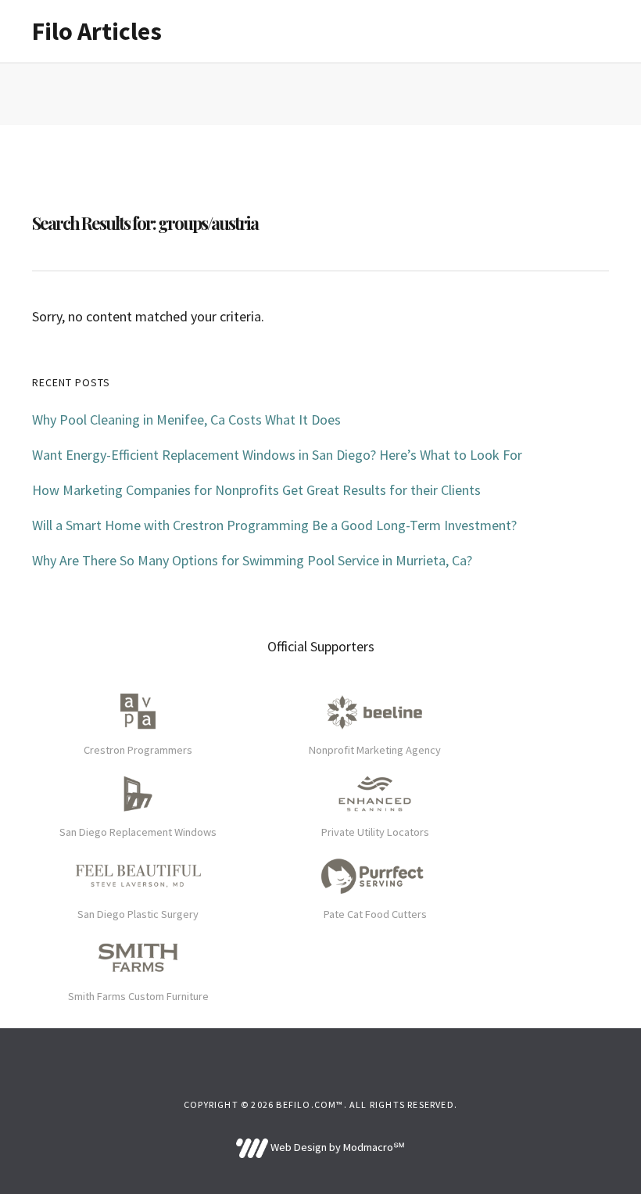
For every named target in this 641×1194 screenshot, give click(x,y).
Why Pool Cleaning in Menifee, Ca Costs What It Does (186, 419)
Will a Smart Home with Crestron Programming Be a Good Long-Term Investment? (274, 525)
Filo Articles (97, 31)
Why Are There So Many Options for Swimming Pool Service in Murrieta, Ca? (252, 560)
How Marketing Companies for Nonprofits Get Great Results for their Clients (256, 490)
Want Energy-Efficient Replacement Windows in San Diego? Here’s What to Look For (277, 455)
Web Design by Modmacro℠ (336, 1147)
